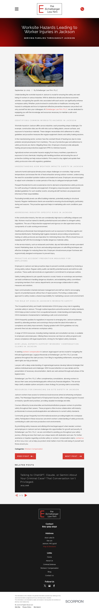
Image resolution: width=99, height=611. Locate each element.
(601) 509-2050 (22, 441)
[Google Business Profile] (49, 586)
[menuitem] (17, 607)
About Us (49, 561)
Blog (49, 572)
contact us (80, 438)
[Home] (49, 9)
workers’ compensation (31, 352)
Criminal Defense (49, 564)
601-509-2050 (49, 526)
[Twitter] (45, 586)
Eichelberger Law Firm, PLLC (56, 109)
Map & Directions (49, 546)
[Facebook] (54, 586)
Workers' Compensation (49, 568)
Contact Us (49, 575)
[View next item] (25, 495)
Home (49, 557)
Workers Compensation (34, 449)
